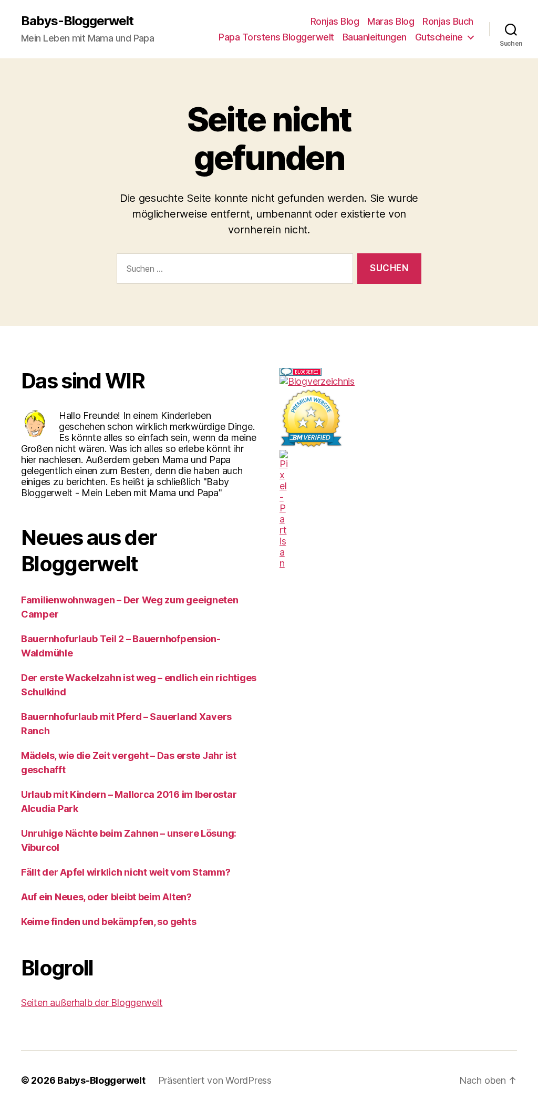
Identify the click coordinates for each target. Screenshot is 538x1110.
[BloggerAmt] (398, 381)
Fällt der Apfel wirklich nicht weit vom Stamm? (126, 872)
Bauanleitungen (375, 37)
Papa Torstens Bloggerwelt (276, 37)
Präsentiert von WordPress (215, 1080)
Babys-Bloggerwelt (77, 21)
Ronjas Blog (335, 21)
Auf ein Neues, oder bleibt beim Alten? (106, 896)
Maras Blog (390, 21)
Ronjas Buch (447, 21)
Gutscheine (439, 37)
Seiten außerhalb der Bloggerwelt (91, 1002)
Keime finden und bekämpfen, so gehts (108, 921)
